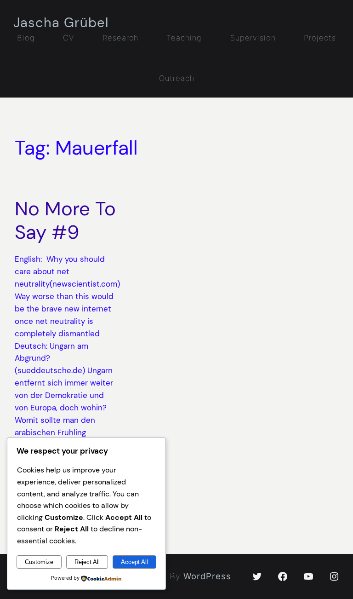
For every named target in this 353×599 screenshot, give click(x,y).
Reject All (87, 562)
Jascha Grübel (60, 22)
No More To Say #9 (65, 220)
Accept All (134, 562)
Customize (39, 562)
